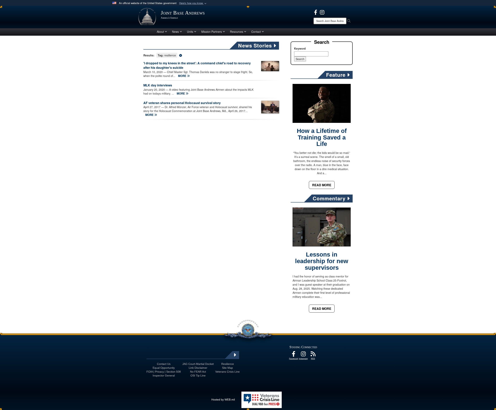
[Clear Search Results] (211, 55)
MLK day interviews (157, 85)
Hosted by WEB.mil (223, 399)
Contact (256, 32)
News (175, 32)
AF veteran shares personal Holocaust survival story (182, 103)
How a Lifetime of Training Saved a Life (322, 137)
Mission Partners (211, 32)
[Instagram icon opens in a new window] (322, 12)
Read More (321, 185)
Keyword (300, 48)
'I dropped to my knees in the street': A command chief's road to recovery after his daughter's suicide (197, 65)
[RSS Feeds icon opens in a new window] (313, 355)
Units (190, 32)
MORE (182, 76)
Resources (236, 32)
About (160, 32)
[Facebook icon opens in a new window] (315, 12)
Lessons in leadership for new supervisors (321, 261)
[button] (193, 3)
